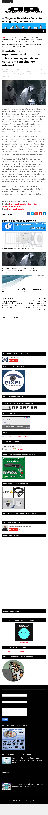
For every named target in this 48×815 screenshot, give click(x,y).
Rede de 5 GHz (25, 37)
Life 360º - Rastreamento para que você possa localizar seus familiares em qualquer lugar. (29, 760)
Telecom (38, 39)
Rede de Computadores (35, 71)
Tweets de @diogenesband (13, 652)
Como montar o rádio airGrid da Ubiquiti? (18, 249)
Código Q (6, 772)
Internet (11, 37)
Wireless (22, 42)
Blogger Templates (33, 801)
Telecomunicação (8, 42)
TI (17, 42)
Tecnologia (30, 39)
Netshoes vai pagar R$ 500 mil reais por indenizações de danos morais (27, 785)
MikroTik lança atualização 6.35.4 (14, 292)
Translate (20, 449)
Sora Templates (21, 801)
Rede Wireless (20, 39)
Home (4, 37)
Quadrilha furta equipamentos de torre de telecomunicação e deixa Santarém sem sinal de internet (21, 270)
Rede (17, 37)
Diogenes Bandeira (15, 209)
